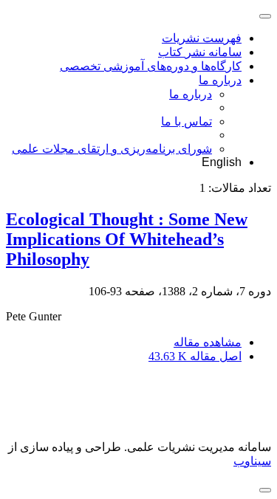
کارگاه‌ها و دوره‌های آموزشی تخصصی (151, 66)
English (222, 162)
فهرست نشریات (202, 38)
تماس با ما (186, 121)
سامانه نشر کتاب (200, 52)
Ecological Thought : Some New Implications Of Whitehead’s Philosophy (126, 239)
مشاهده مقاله (208, 342)
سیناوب (252, 461)
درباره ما (220, 80)
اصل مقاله (195, 356)
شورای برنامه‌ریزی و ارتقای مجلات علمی (112, 148)
